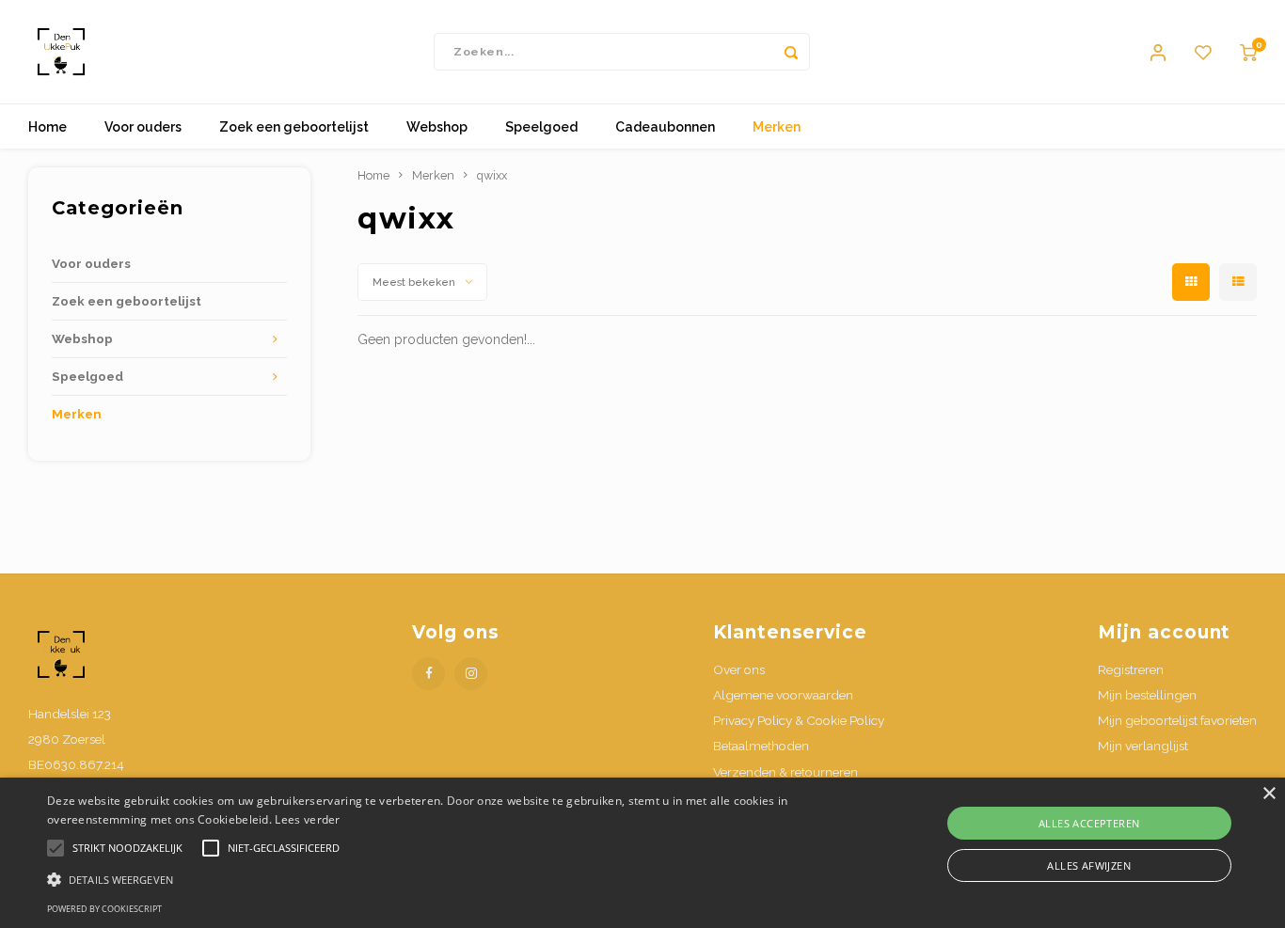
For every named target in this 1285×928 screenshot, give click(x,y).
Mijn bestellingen (1147, 694)
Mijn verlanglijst (1143, 745)
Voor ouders (143, 126)
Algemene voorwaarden (783, 694)
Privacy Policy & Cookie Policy (798, 720)
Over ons (739, 669)
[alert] (642, 853)
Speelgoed (541, 126)
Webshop (437, 126)
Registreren (1131, 669)
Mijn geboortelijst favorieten (1177, 720)
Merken (777, 126)
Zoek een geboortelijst (294, 126)
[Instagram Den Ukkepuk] (470, 673)
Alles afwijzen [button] (1089, 865)
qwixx (492, 175)
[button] (434, 879)
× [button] (1268, 794)
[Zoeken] (791, 52)
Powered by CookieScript (104, 909)
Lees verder (307, 819)
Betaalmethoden (761, 745)
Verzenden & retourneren (785, 771)
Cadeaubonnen (665, 126)
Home (47, 126)
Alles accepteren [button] (1089, 823)
